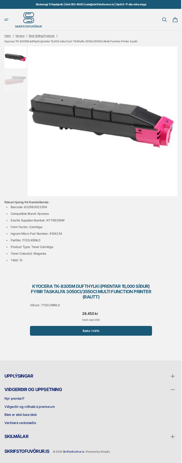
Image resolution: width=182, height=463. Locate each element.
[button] (6, 20)
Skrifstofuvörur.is (73, 451)
